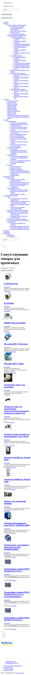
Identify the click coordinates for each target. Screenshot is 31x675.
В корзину (12, 422)
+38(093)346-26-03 (10, 661)
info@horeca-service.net (11, 663)
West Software (20, 673)
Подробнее (7, 287)
